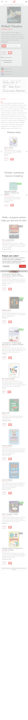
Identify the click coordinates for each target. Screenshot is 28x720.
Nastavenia (6, 266)
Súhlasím (23, 266)
